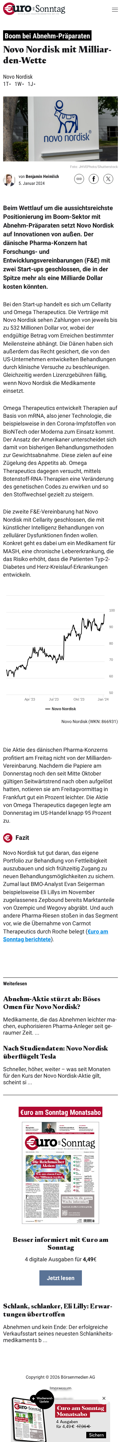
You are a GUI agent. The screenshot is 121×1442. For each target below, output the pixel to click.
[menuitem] (34, 13)
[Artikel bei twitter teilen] (108, 179)
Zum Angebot (60, 1415)
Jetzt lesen (60, 1278)
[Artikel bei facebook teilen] (94, 179)
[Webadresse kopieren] (79, 179)
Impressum (60, 1388)
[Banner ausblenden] (104, 1398)
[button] (109, 9)
